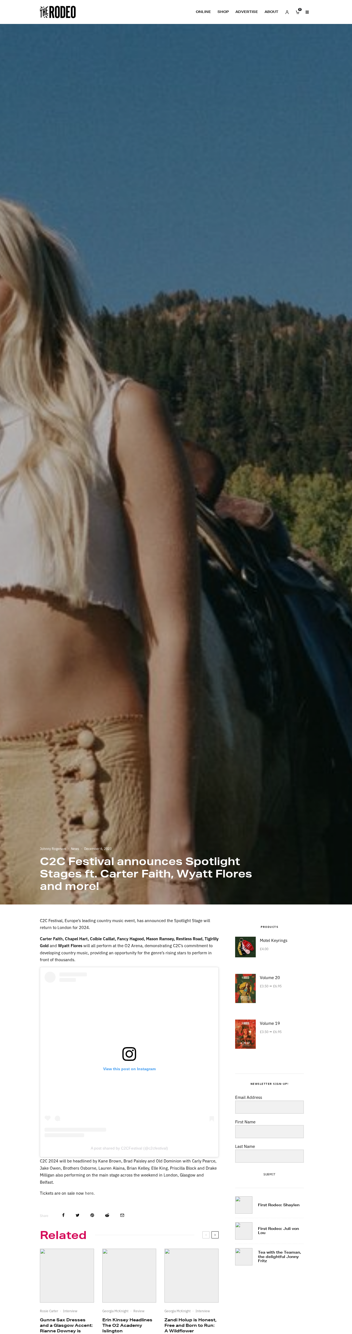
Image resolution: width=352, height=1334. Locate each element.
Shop (223, 11)
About (271, 11)
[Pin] (92, 1215)
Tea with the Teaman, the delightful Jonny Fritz (279, 1256)
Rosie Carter (49, 1310)
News (75, 848)
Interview (70, 1310)
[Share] (63, 1215)
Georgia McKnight (115, 1310)
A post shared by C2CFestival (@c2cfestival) (129, 1148)
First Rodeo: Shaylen (278, 1205)
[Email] (122, 1215)
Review (138, 1310)
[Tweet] (77, 1215)
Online (203, 11)
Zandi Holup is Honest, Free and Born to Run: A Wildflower (190, 1325)
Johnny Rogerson (53, 848)
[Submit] (107, 1215)
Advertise (246, 11)
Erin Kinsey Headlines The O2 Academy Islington (127, 1325)
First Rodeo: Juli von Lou (278, 1231)
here (89, 1193)
